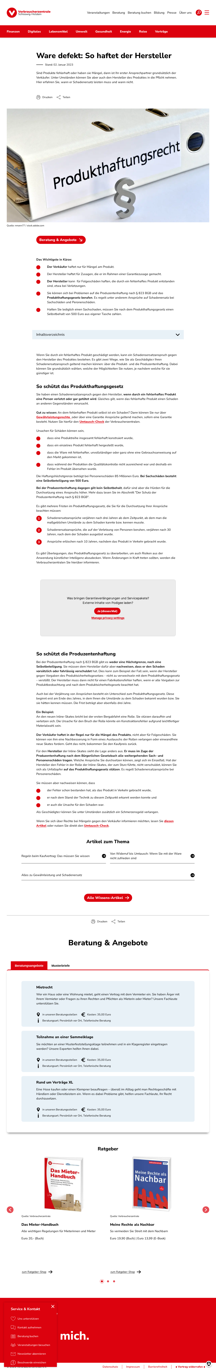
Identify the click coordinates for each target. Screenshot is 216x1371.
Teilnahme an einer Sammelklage (64, 1037)
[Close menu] (53, 1306)
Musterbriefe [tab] (60, 965)
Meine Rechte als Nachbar (132, 1224)
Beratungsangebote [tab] (29, 965)
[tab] (102, 1281)
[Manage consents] (209, 1364)
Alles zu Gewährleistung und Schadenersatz (51, 875)
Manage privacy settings (107, 618)
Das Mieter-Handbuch (40, 1224)
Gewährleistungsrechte (54, 417)
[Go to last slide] (10, 1209)
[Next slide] (205, 1209)
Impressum (133, 1367)
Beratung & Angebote (58, 239)
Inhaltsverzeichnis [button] (50, 334)
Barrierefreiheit (157, 1367)
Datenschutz (110, 1367)
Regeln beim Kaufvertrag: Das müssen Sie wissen (55, 856)
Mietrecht (44, 987)
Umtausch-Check (91, 422)
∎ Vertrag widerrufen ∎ (190, 1367)
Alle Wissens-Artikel (105, 897)
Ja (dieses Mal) (107, 611)
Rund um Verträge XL (54, 1082)
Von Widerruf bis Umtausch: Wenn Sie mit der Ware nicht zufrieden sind (146, 856)
